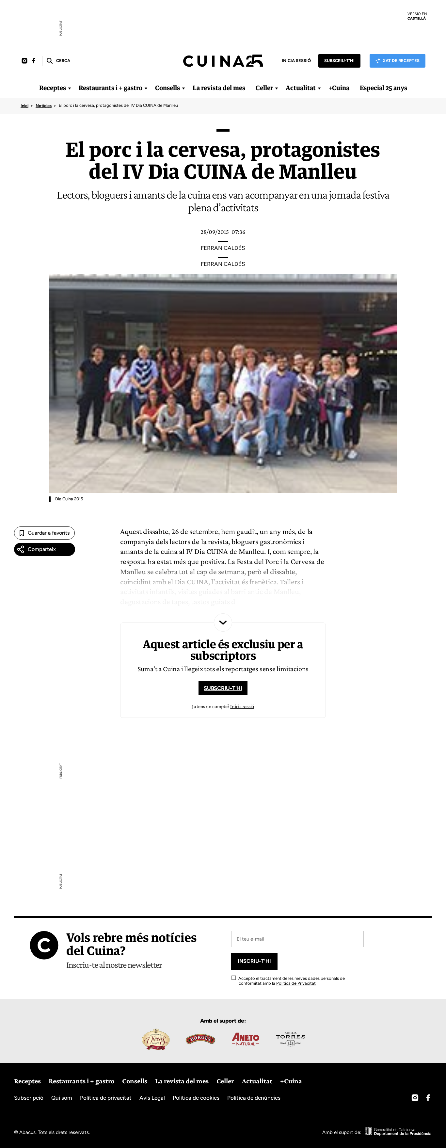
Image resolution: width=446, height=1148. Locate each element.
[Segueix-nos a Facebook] (33, 61)
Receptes (52, 87)
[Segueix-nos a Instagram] (24, 61)
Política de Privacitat (296, 983)
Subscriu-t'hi (339, 60)
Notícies (44, 105)
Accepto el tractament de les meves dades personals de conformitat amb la (291, 981)
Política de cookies (196, 1097)
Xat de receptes (401, 60)
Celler (264, 87)
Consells (167, 87)
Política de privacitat (106, 1097)
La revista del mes (219, 87)
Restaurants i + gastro (110, 87)
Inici (24, 105)
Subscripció (28, 1097)
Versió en (417, 16)
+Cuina (338, 87)
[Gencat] (398, 1132)
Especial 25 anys (383, 87)
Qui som (61, 1097)
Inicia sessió (296, 60)
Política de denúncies (253, 1097)
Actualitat (301, 87)
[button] (58, 61)
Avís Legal (152, 1097)
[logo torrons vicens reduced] (155, 1039)
